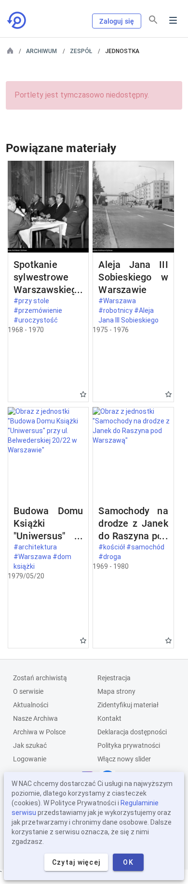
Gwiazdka (83, 394)
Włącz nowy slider (124, 759)
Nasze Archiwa (35, 718)
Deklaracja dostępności (132, 732)
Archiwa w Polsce (39, 732)
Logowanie (29, 759)
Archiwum (41, 51)
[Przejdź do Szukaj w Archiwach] (17, 20)
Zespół (81, 51)
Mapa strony (116, 691)
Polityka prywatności (128, 745)
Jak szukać (30, 745)
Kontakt (109, 718)
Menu (173, 20)
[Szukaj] (153, 19)
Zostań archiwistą (40, 678)
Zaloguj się (116, 21)
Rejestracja (114, 678)
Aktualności (30, 705)
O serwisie (28, 691)
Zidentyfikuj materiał (128, 705)
